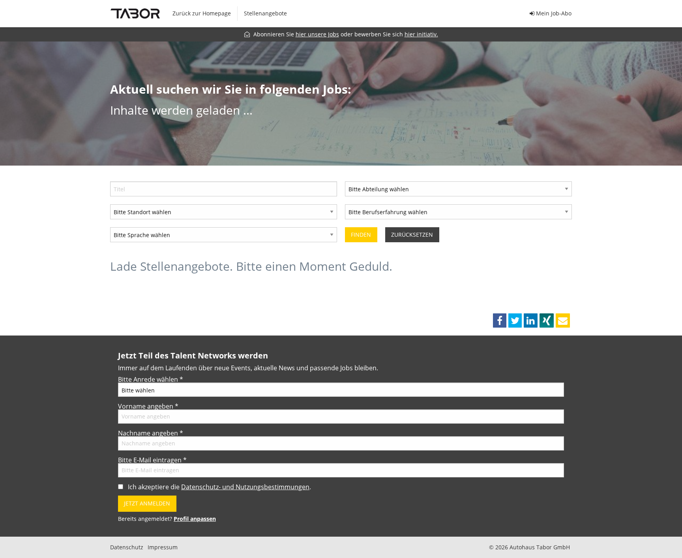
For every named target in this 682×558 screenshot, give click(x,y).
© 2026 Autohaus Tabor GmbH (529, 547)
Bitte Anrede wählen (150, 379)
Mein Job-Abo (552, 13)
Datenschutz (126, 547)
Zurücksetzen (412, 234)
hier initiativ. (421, 34)
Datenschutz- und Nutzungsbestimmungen (245, 487)
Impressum (163, 547)
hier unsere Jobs (317, 34)
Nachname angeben (150, 433)
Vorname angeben (148, 406)
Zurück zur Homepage (201, 13)
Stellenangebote (265, 13)
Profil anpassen (195, 518)
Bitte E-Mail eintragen (152, 460)
